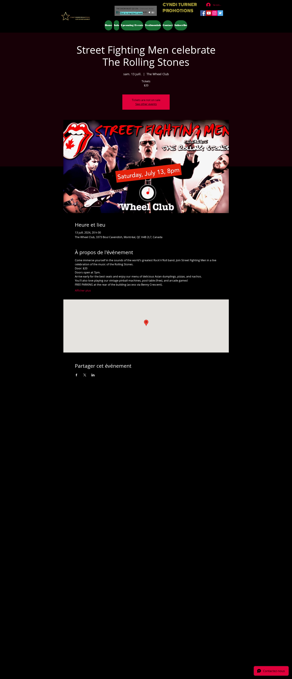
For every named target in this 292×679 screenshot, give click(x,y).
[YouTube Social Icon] (209, 13)
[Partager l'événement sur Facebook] (76, 375)
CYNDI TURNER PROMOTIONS (180, 8)
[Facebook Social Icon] (203, 13)
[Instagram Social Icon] (214, 13)
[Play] (117, 12)
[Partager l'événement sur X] (84, 375)
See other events (146, 104)
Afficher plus (83, 290)
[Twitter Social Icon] (220, 13)
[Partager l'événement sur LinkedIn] (93, 375)
